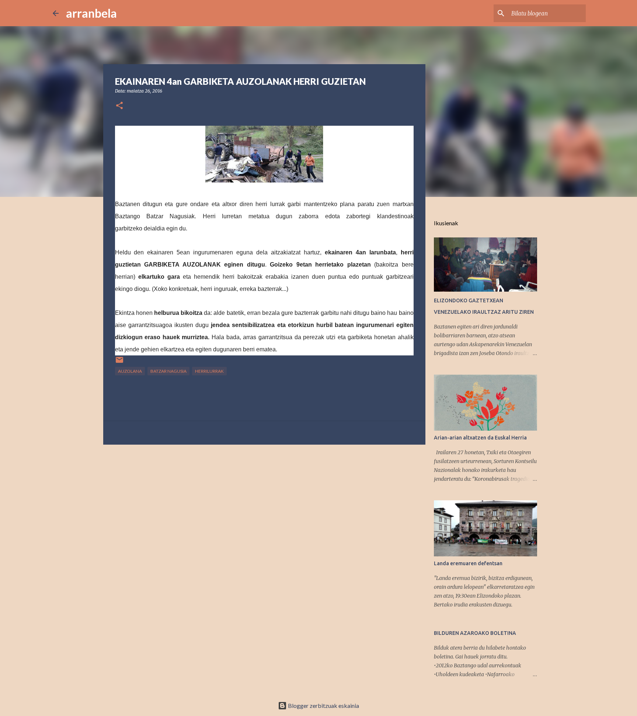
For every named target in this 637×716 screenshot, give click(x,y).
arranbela (91, 13)
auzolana (130, 371)
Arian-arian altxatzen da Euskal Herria (480, 438)
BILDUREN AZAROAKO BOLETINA (475, 633)
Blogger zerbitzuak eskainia (323, 705)
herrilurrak (209, 371)
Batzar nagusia (168, 371)
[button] (119, 106)
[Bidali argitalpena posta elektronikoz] (119, 362)
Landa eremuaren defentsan (468, 563)
